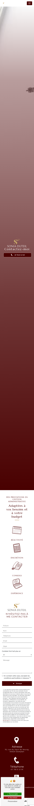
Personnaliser (12, 801)
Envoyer (19, 683)
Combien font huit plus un (11, 651)
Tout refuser (13, 798)
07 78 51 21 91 (19, 255)
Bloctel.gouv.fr (6, 720)
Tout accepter (13, 794)
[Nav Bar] (29, 3)
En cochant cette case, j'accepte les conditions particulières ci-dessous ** (17, 677)
